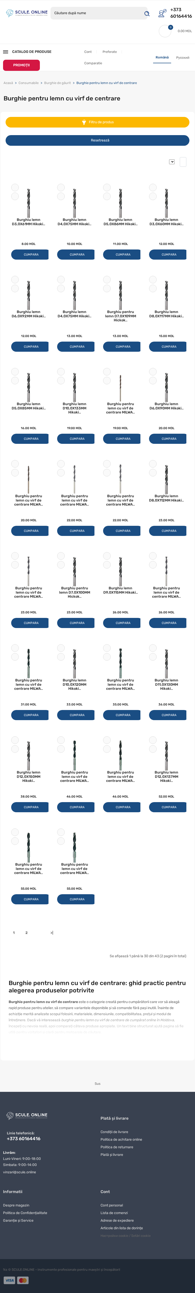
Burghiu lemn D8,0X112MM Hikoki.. (166, 498)
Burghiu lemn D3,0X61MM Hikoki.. (28, 222)
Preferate (110, 52)
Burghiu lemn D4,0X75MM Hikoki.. (74, 222)
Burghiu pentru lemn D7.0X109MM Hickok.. (120, 316)
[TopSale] (27, 13)
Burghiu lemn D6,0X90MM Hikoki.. (167, 406)
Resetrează (100, 140)
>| (52, 933)
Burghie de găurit (57, 83)
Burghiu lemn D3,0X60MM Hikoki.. (167, 222)
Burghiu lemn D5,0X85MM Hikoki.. (29, 406)
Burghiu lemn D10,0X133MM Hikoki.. (74, 408)
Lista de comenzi (114, 1213)
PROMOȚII (21, 65)
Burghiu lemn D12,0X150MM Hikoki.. (28, 776)
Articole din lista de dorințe (122, 1228)
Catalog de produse (32, 52)
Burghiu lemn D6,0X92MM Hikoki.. (29, 314)
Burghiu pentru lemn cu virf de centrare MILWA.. (120, 408)
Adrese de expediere (117, 1220)
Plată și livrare (112, 1155)
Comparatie (93, 63)
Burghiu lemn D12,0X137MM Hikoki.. (166, 776)
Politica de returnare (117, 1147)
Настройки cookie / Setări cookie (126, 1236)
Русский (182, 57)
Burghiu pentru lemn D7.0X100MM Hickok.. (74, 592)
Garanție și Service (18, 1220)
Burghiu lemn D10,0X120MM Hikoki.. (74, 684)
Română (162, 57)
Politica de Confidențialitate (25, 1213)
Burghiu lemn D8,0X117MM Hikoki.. (166, 314)
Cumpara (31, 254)
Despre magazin (16, 1205)
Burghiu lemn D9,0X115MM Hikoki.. (120, 590)
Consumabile (29, 83)
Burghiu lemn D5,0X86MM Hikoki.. (121, 222)
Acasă (8, 83)
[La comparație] (15, 196)
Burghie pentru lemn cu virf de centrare (106, 83)
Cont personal (112, 1205)
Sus (98, 1084)
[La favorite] (15, 187)
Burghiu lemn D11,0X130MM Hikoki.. (166, 684)
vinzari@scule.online (19, 1172)
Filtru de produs (101, 122)
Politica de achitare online (121, 1139)
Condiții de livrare (114, 1132)
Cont (88, 52)
